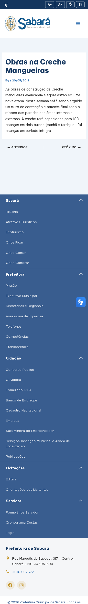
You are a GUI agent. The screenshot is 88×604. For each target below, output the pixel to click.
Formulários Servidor (22, 512)
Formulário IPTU (18, 390)
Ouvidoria (13, 380)
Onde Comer (16, 253)
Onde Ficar (14, 242)
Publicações (15, 456)
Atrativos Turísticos (21, 222)
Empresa (12, 421)
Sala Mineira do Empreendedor (30, 431)
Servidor (13, 501)
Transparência (17, 347)
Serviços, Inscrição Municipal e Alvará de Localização (38, 444)
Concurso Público (20, 370)
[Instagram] (21, 585)
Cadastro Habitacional (23, 410)
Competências (17, 336)
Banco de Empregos (22, 400)
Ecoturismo (15, 232)
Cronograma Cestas (22, 522)
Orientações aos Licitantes (27, 490)
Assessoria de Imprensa (24, 316)
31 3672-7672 (23, 572)
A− (50, 4)
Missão (11, 285)
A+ (60, 4)
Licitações (15, 468)
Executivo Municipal (21, 296)
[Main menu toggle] (78, 23)
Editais (11, 479)
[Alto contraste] (80, 4)
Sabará (12, 200)
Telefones (14, 326)
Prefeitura (15, 274)
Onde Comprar (17, 263)
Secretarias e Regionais (24, 306)
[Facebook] (10, 585)
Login (10, 533)
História (12, 212)
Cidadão (13, 358)
